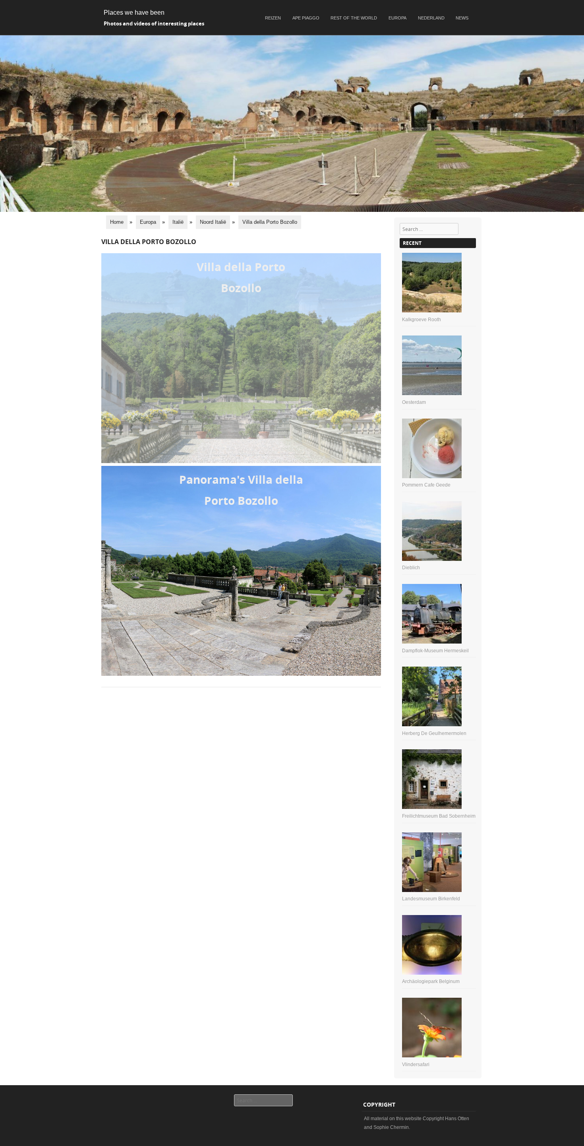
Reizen (273, 18)
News (462, 18)
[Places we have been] (292, 210)
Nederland (431, 18)
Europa (397, 18)
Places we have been (134, 12)
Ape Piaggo (305, 18)
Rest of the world (354, 18)
